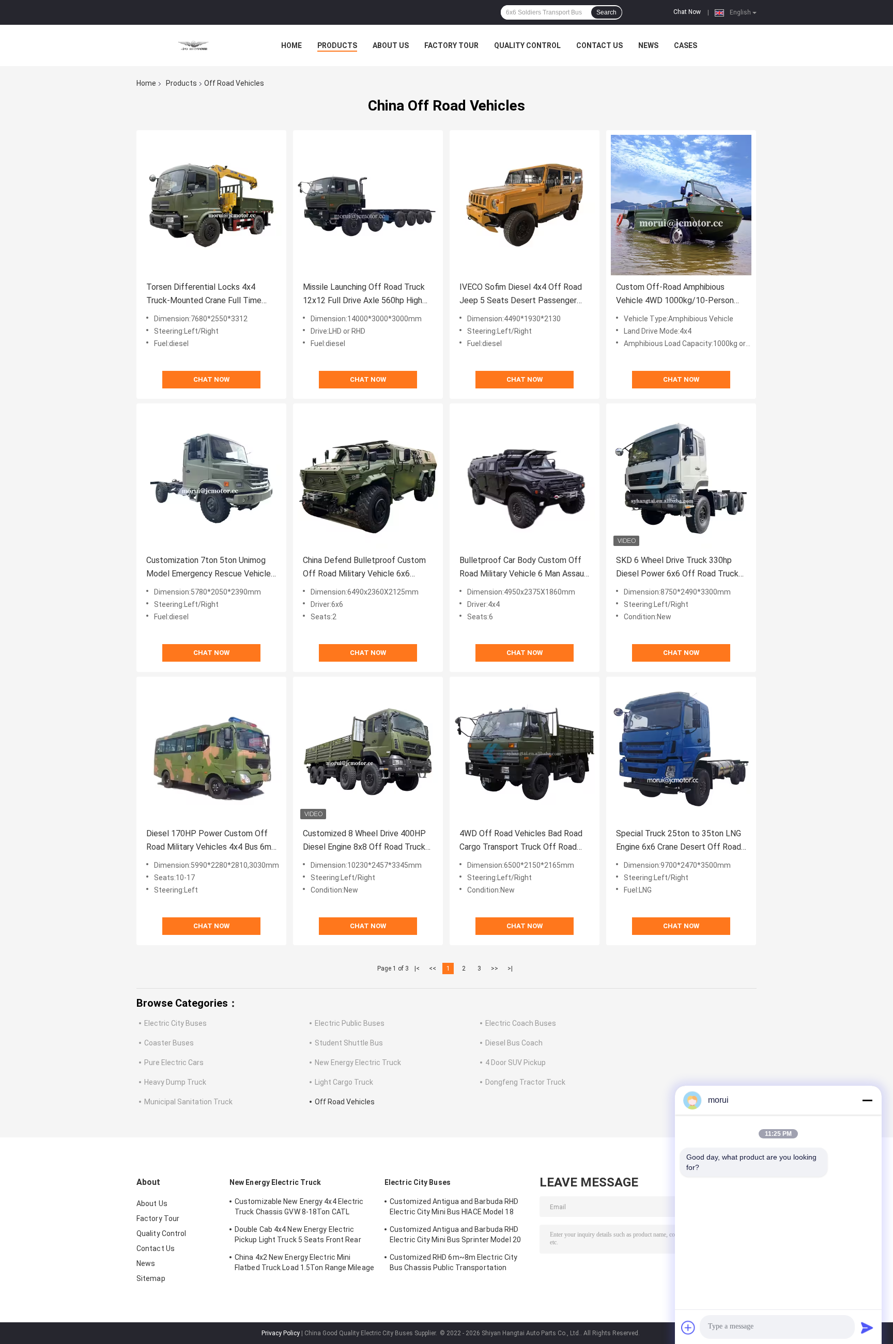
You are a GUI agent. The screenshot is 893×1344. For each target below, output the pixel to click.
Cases (685, 45)
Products (337, 45)
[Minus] (867, 1100)
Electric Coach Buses (520, 1023)
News (648, 45)
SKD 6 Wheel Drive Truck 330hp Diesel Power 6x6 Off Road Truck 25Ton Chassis (677, 568)
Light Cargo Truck (344, 1082)
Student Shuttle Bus (349, 1043)
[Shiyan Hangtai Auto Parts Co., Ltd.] (193, 45)
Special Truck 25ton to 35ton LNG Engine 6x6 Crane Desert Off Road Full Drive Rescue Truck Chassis (678, 841)
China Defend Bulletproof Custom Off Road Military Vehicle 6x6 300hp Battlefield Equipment (364, 568)
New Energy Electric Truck (358, 1062)
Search (606, 12)
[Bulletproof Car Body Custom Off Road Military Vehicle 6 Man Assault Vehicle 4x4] (524, 478)
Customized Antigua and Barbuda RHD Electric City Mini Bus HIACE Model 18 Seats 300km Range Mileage (454, 1208)
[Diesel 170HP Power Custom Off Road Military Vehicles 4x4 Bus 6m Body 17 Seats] (211, 751)
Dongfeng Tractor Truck (525, 1082)
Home (291, 45)
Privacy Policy (280, 1333)
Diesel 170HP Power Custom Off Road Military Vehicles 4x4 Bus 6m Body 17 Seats (208, 841)
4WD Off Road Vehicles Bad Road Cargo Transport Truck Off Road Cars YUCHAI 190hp (520, 841)
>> (494, 968)
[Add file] (688, 1327)
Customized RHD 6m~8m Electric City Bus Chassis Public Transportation (453, 1262)
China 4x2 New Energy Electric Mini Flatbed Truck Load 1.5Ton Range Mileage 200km (304, 1264)
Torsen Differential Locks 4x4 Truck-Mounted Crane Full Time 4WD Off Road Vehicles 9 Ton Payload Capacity (203, 294)
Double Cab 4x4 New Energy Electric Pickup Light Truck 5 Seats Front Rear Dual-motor (298, 1236)
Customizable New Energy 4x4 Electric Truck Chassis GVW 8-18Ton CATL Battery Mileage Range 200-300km (299, 1208)
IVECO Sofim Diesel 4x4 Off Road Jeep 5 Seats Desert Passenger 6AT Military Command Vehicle (520, 294)
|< (417, 968)
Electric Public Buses (349, 1023)
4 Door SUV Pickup (515, 1062)
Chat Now (687, 11)
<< (432, 968)
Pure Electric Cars (174, 1062)
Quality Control (527, 45)
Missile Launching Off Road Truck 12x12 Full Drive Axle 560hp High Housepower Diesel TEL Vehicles (364, 294)
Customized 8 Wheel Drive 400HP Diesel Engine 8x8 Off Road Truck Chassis (364, 841)
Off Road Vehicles (345, 1102)
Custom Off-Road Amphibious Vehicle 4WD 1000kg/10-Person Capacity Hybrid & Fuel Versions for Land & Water (680, 294)
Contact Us (599, 45)
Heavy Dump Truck (175, 1082)
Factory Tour (451, 45)
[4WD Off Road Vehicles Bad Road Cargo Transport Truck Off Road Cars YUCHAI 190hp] (524, 751)
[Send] (867, 1327)
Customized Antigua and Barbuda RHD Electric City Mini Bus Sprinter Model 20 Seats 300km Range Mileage (455, 1236)
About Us (391, 45)
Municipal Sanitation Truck (188, 1102)
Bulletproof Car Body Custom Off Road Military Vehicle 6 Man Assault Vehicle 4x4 (524, 568)
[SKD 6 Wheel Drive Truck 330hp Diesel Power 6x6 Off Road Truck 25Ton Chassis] (681, 478)
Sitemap (150, 1278)
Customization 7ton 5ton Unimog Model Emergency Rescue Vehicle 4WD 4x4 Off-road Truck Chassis (208, 568)
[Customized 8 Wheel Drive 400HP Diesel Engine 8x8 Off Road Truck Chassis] (368, 751)
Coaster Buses (169, 1043)
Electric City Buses (175, 1023)
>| (510, 968)
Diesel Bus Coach (514, 1043)
